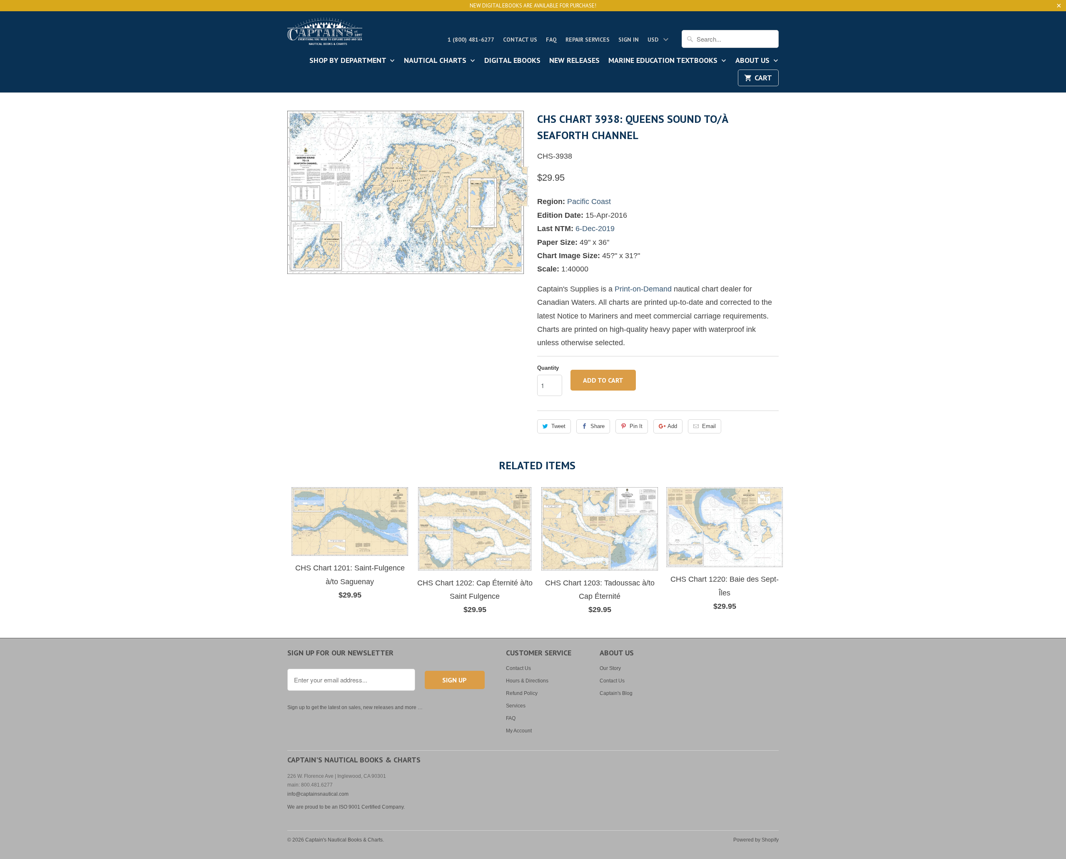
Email (709, 426)
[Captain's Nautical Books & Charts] (324, 33)
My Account (519, 731)
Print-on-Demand (643, 289)
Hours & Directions (527, 681)
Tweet (558, 426)
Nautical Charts (436, 61)
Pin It (636, 426)
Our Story (610, 668)
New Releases (574, 61)
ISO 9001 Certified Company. (372, 807)
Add (672, 426)
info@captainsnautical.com (318, 794)
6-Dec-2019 (595, 228)
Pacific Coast (589, 201)
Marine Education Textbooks (664, 61)
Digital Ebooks (512, 61)
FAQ (551, 39)
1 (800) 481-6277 (471, 39)
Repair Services (587, 39)
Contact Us (520, 39)
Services (516, 706)
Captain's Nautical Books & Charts (344, 840)
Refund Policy (522, 693)
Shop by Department (348, 61)
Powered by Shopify (756, 840)
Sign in (628, 39)
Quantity (548, 368)
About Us (753, 61)
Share (597, 426)
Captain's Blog (616, 693)
